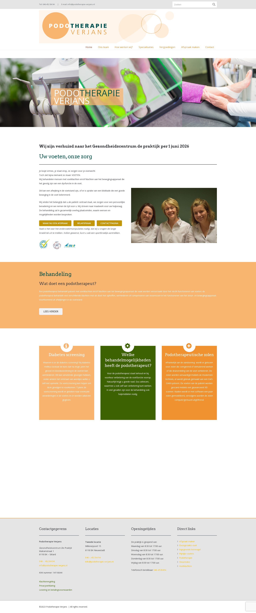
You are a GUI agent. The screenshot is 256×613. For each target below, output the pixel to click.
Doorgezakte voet (188, 545)
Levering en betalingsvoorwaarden (55, 589)
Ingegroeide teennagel (190, 549)
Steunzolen (184, 562)
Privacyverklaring (47, 585)
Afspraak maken (187, 541)
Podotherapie (185, 557)
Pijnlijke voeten (186, 553)
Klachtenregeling (47, 581)
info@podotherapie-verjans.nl (53, 565)
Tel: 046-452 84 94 (47, 4)
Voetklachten (185, 566)
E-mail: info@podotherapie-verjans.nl (78, 4)
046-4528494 (159, 570)
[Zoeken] (214, 4)
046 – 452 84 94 (47, 561)
